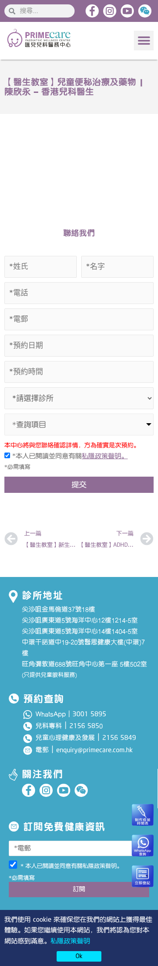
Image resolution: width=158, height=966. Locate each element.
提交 (79, 484)
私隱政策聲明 (70, 941)
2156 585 (84, 726)
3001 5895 (89, 714)
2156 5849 (119, 738)
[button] (144, 40)
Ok (79, 955)
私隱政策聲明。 (105, 456)
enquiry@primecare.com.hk (94, 750)
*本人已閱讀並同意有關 (69, 456)
